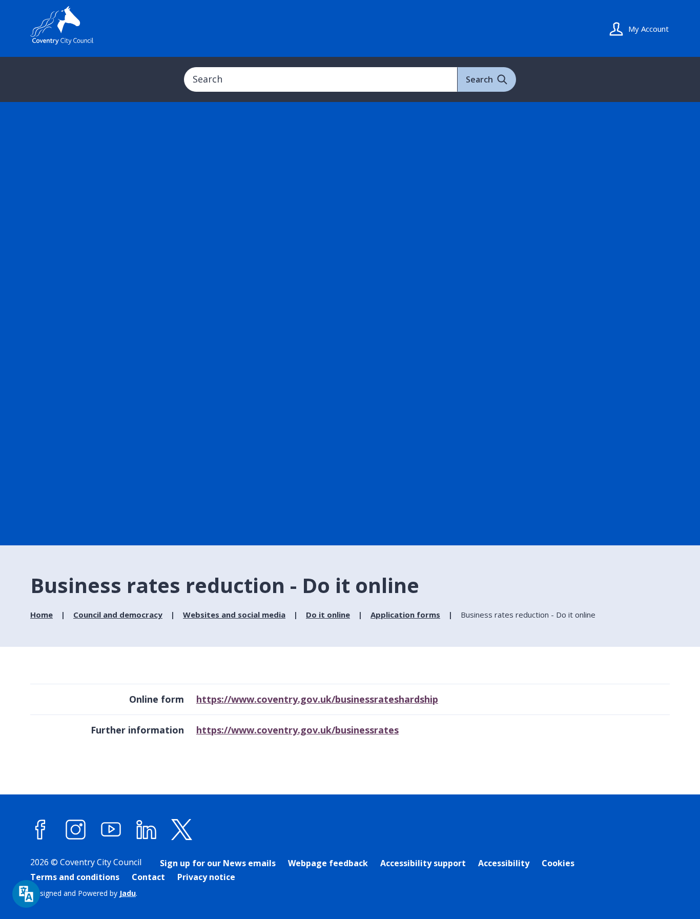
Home (41, 614)
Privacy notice (206, 877)
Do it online (328, 614)
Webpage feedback (328, 863)
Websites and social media (234, 614)
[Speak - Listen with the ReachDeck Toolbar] (26, 894)
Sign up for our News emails (218, 863)
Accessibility (503, 863)
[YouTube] (111, 829)
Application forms (405, 614)
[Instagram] (75, 829)
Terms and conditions (74, 877)
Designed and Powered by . (83, 893)
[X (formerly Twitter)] (182, 829)
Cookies (558, 863)
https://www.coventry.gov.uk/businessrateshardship (317, 699)
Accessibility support (423, 863)
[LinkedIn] (146, 829)
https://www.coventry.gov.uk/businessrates (297, 730)
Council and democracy (117, 614)
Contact (148, 877)
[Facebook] (40, 829)
